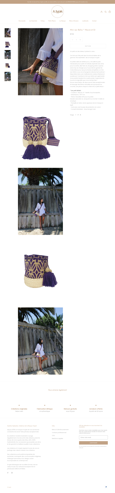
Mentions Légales (57, 438)
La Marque (62, 21)
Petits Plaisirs (52, 21)
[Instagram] (12, 473)
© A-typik (9, 487)
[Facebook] (75, 114)
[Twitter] (78, 114)
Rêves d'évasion (74, 21)
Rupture (88, 46)
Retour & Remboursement (60, 429)
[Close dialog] (113, 461)
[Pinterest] (80, 114)
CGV (53, 435)
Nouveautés (22, 21)
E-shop (43, 21)
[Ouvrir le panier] (110, 12)
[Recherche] (106, 12)
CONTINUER (93, 443)
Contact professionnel (59, 432)
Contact (94, 21)
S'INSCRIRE (97, 482)
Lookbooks (85, 21)
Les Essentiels (33, 21)
